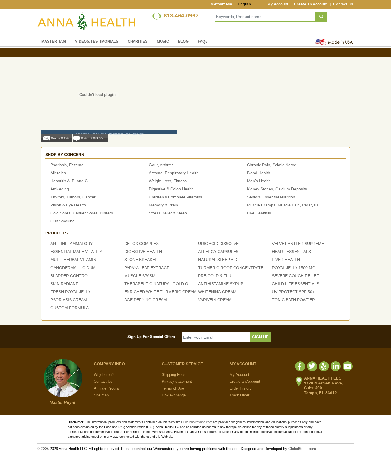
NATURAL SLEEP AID (217, 259)
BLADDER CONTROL (70, 275)
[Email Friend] (56, 137)
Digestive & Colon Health (171, 189)
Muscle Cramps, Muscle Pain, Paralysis (282, 205)
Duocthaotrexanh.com (196, 422)
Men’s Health (259, 181)
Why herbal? (104, 374)
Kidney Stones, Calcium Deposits (277, 189)
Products (56, 233)
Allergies (58, 173)
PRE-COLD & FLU (214, 275)
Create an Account (310, 4)
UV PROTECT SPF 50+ (293, 291)
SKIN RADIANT (64, 283)
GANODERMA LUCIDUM (73, 267)
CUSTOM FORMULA (69, 307)
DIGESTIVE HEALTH (143, 251)
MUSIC (163, 41)
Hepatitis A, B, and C (69, 181)
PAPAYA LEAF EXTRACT (146, 267)
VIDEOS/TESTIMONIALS (97, 41)
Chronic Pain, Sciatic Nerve (271, 165)
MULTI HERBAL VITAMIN (73, 259)
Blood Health (258, 173)
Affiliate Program (108, 388)
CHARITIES (138, 41)
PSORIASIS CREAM (68, 299)
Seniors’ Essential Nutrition (271, 197)
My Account (277, 4)
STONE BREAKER (141, 259)
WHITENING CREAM (217, 291)
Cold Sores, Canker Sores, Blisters (81, 213)
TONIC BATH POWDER (293, 299)
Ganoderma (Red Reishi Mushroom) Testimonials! (109, 134)
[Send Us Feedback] (90, 137)
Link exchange (174, 395)
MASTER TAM (53, 41)
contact (140, 449)
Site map (101, 395)
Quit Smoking (62, 221)
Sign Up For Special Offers (151, 337)
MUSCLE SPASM (139, 275)
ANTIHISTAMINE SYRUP (220, 283)
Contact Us (343, 4)
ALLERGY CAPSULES (218, 251)
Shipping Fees (173, 374)
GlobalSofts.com (302, 449)
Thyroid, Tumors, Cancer (73, 197)
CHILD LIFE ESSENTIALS (295, 283)
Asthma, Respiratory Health (174, 173)
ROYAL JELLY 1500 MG (293, 267)
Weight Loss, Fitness (168, 181)
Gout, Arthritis (161, 165)
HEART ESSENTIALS (291, 251)
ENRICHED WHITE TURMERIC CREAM (160, 291)
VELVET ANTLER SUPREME (298, 243)
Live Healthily (259, 213)
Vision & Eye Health (68, 205)
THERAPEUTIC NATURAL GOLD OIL (158, 283)
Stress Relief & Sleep (168, 213)
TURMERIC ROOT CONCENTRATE (230, 267)
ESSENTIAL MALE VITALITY (76, 251)
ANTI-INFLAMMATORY (71, 243)
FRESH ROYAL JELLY (70, 291)
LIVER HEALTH (286, 259)
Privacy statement (177, 381)
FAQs (202, 41)
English (244, 4)
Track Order (239, 395)
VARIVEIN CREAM (215, 299)
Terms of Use (173, 388)
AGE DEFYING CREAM (145, 299)
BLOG (183, 41)
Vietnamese (221, 4)
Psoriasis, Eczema (67, 165)
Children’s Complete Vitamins (175, 197)
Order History (241, 388)
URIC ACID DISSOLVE (218, 243)
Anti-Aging (59, 189)
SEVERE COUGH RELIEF (295, 275)
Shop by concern (64, 154)
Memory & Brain (163, 205)
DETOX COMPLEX (141, 243)
